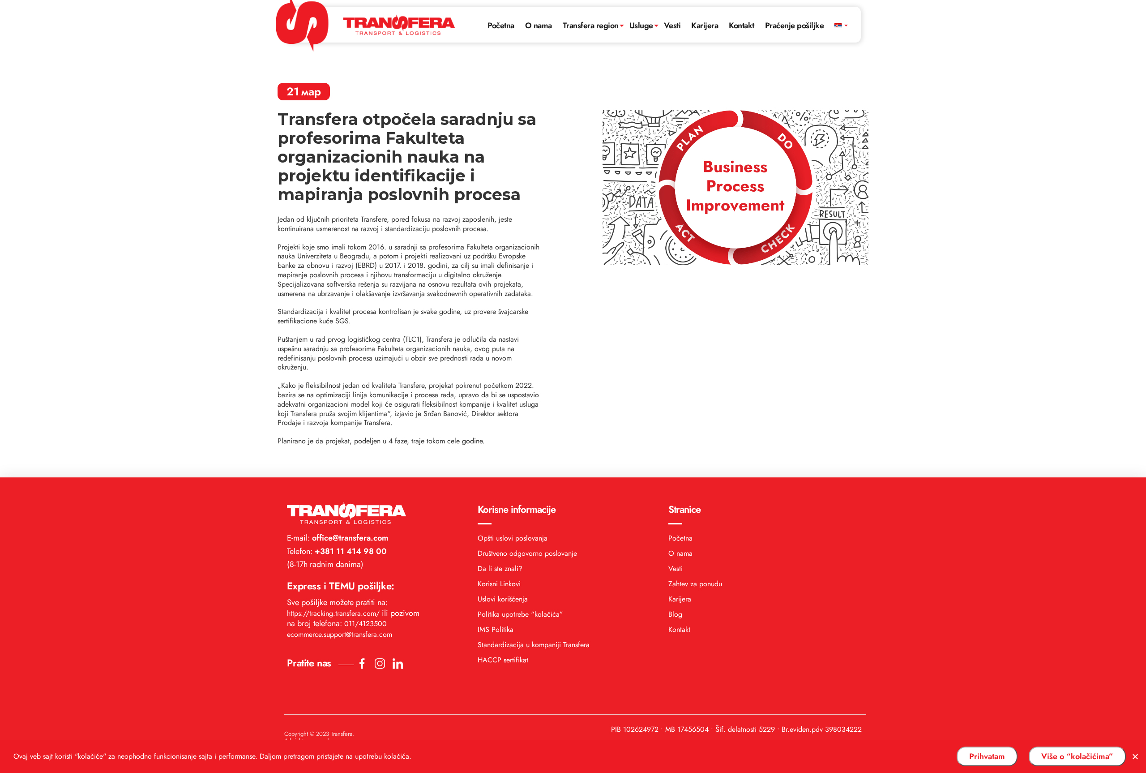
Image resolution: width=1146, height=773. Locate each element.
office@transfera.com (349, 538)
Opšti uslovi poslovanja (512, 538)
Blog (675, 614)
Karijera (704, 25)
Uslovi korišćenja (503, 599)
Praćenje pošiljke (794, 25)
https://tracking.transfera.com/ (333, 613)
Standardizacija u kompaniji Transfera (534, 645)
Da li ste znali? (500, 568)
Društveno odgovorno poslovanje (527, 553)
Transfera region (591, 25)
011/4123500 (365, 623)
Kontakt (741, 25)
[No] (1134, 756)
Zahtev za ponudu (695, 584)
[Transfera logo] (365, 23)
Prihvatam (987, 756)
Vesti (672, 25)
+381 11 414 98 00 (349, 551)
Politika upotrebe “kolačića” (520, 614)
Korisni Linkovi (499, 584)
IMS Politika (495, 629)
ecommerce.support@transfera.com (339, 634)
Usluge (641, 25)
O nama (538, 25)
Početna (500, 25)
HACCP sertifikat (503, 660)
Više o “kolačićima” (1077, 756)
